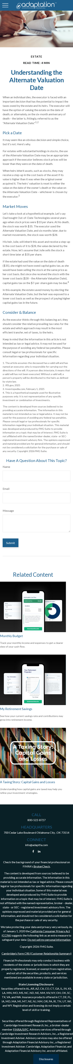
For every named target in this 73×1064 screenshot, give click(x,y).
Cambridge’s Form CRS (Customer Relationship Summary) (36, 953)
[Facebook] (33, 851)
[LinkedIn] (39, 851)
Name (6, 466)
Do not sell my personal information (49, 939)
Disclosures (46, 1059)
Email (6, 488)
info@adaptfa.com (36, 845)
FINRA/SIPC (21, 1029)
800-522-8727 (36, 820)
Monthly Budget (11, 636)
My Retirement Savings (16, 709)
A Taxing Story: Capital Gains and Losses (27, 782)
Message (8, 510)
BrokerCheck (41, 866)
